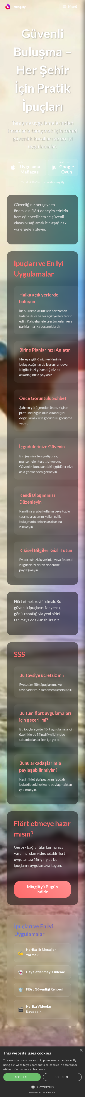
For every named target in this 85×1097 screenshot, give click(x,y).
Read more (38, 1069)
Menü (72, 6)
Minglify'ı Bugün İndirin (42, 889)
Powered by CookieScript (42, 1092)
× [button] (81, 1050)
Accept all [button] (22, 1077)
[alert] (42, 1071)
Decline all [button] (62, 1077)
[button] (42, 1087)
